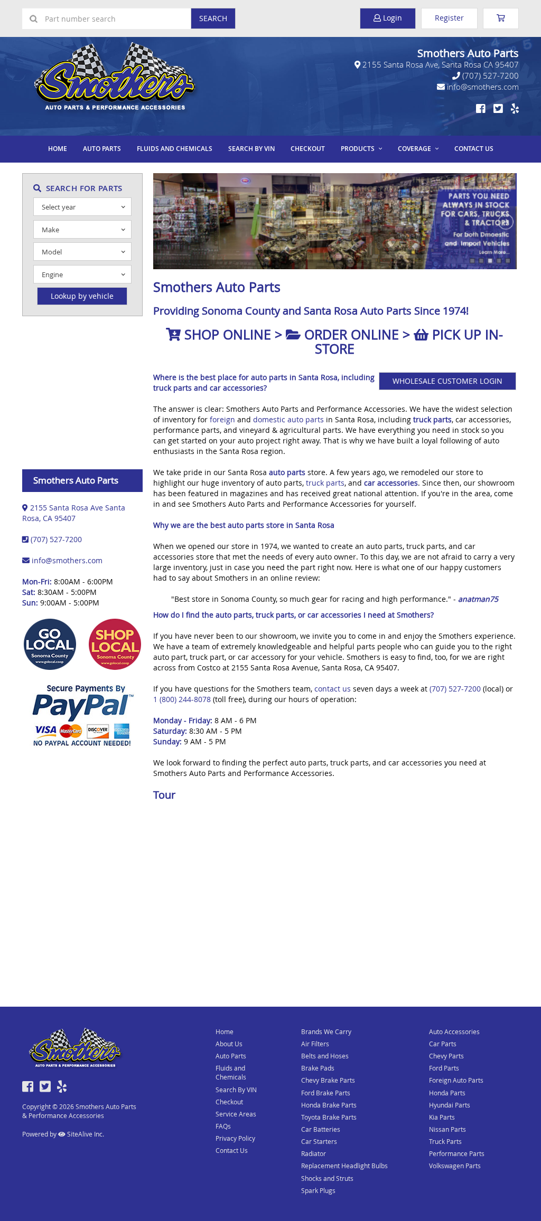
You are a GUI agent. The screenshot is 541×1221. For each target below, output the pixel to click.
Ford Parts (444, 1068)
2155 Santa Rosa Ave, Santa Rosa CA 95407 (439, 64)
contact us (332, 689)
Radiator (313, 1153)
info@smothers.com (482, 86)
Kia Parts (442, 1117)
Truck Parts (445, 1141)
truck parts (325, 483)
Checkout (229, 1101)
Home (57, 148)
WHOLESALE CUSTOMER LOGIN (447, 381)
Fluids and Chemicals (174, 148)
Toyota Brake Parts (329, 1117)
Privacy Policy (235, 1138)
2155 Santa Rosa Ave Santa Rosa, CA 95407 (73, 513)
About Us (229, 1043)
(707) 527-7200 (489, 75)
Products (358, 148)
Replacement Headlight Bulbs (344, 1165)
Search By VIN (251, 148)
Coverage (414, 148)
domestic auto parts (288, 419)
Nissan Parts (447, 1129)
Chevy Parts (446, 1056)
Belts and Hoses (325, 1056)
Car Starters (319, 1141)
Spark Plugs (318, 1190)
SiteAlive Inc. (85, 1134)
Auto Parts (102, 148)
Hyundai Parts (449, 1105)
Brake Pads (317, 1068)
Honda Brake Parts (329, 1105)
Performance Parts (456, 1153)
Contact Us (473, 148)
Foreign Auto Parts (456, 1080)
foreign (222, 419)
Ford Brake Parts (325, 1093)
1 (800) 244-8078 (182, 699)
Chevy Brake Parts (328, 1080)
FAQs (223, 1126)
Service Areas (236, 1114)
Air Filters (315, 1043)
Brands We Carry (326, 1031)
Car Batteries (320, 1129)
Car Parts (442, 1043)
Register (449, 18)
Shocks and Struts (327, 1178)
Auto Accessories (454, 1031)
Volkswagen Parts (455, 1165)
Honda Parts (447, 1093)
